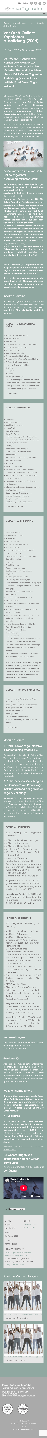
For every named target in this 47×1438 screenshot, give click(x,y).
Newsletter (23, 4)
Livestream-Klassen (12, 196)
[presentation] (23, 1295)
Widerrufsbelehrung (23, 1430)
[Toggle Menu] (44, 14)
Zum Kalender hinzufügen (17, 1209)
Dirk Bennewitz (29, 1228)
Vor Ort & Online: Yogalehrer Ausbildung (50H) (23, 1314)
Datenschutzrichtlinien (23, 1424)
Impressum (23, 1421)
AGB (23, 1427)
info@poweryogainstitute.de (16, 1133)
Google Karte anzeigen (14, 1265)
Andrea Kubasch (30, 1225)
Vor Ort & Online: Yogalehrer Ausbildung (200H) (23, 1357)
